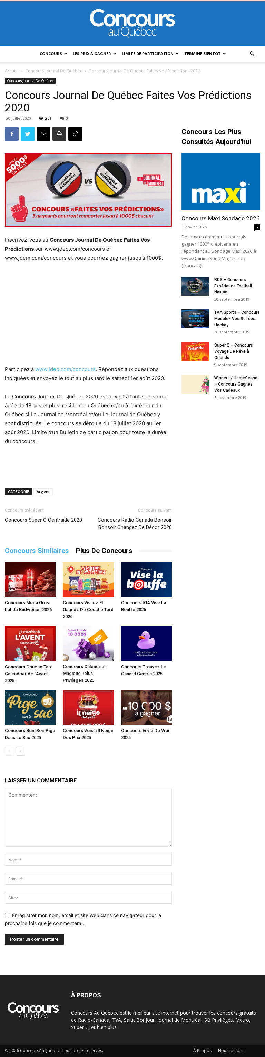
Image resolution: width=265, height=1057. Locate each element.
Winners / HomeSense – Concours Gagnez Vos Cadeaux (235, 384)
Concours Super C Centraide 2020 (43, 520)
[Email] (43, 134)
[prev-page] (9, 751)
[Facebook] (12, 134)
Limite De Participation (148, 53)
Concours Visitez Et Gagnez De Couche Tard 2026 (88, 609)
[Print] (59, 134)
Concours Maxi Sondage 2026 (220, 218)
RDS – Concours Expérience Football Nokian (233, 286)
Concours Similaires (37, 551)
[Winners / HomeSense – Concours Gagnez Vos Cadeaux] (195, 384)
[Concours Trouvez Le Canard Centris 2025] (146, 643)
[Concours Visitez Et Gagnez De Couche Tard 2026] (88, 579)
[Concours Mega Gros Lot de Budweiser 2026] (30, 579)
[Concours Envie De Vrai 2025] (146, 707)
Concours (51, 53)
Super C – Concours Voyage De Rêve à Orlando (233, 351)
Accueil (12, 71)
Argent (43, 491)
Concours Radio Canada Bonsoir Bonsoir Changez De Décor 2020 (135, 523)
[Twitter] (28, 134)
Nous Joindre (231, 1051)
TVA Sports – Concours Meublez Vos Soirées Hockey (237, 318)
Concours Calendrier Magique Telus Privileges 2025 (84, 673)
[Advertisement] (88, 314)
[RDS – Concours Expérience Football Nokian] (195, 286)
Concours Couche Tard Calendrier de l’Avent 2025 (29, 673)
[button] (252, 54)
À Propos (202, 1051)
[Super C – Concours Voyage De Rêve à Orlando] (195, 351)
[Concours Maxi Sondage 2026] (220, 181)
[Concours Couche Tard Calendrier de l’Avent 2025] (30, 643)
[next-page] (20, 751)
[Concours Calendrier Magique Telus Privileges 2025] (88, 643)
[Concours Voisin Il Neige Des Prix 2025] (88, 707)
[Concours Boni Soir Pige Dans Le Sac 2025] (30, 707)
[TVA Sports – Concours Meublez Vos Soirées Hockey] (195, 318)
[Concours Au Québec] (132, 23)
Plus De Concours (104, 551)
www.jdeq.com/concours (65, 369)
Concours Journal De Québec (53, 71)
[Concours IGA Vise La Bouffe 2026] (146, 579)
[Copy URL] (75, 134)
